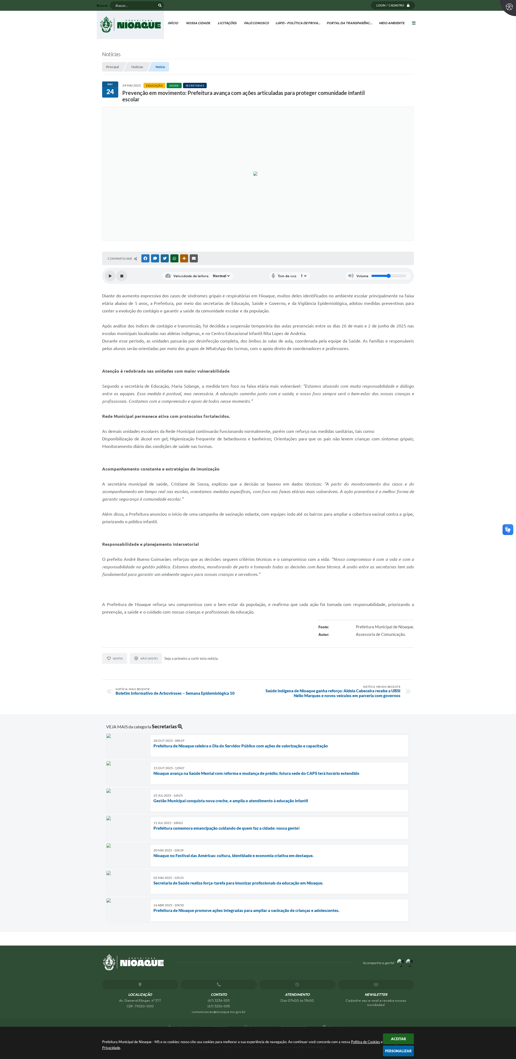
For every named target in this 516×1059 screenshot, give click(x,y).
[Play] (110, 275)
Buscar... (103, 5)
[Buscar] (160, 5)
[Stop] (121, 275)
